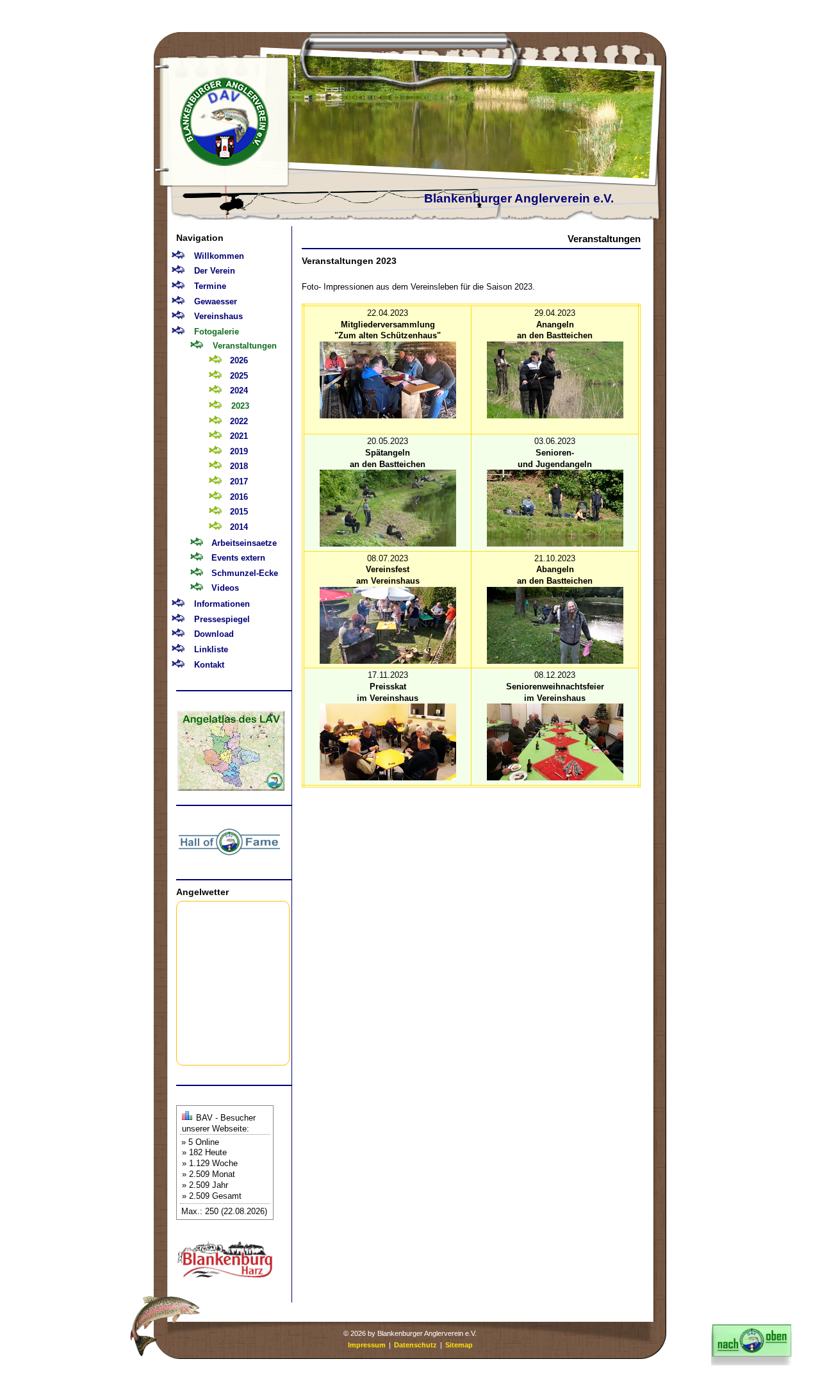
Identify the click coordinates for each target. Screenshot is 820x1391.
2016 (239, 497)
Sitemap (459, 1345)
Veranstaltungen (245, 345)
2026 (239, 360)
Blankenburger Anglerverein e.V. (519, 198)
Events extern (238, 558)
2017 (239, 481)
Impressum (367, 1345)
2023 (240, 406)
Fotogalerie (216, 331)
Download (214, 634)
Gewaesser (215, 301)
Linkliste (211, 649)
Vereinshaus (218, 316)
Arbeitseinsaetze (244, 543)
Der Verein (214, 271)
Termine (210, 286)
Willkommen (219, 256)
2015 (239, 511)
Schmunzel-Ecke (244, 573)
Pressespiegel (222, 619)
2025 (239, 376)
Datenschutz (415, 1345)
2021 (239, 436)
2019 (239, 451)
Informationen (222, 604)
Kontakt (209, 665)
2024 (239, 390)
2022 (239, 421)
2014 (239, 527)
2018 (239, 466)
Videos (225, 588)
